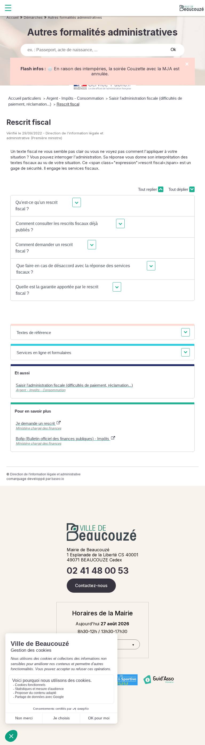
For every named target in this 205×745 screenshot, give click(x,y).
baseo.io (58, 479)
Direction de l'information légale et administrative (45, 474)
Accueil (12, 17)
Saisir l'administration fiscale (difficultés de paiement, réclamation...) (74, 385)
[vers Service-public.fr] (102, 85)
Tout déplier (178, 189)
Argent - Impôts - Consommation (75, 98)
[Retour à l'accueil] (191, 8)
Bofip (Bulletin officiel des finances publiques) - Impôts (63, 438)
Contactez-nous (91, 585)
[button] (47, 205)
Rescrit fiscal (68, 104)
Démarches (33, 17)
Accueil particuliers (25, 98)
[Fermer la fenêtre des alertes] (187, 64)
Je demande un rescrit (36, 423)
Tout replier (148, 189)
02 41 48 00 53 (98, 570)
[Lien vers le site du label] (121, 679)
